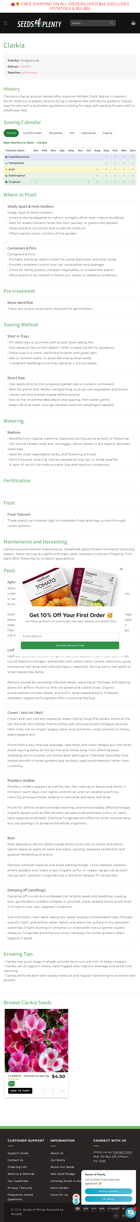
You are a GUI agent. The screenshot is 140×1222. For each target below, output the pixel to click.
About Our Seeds (62, 1167)
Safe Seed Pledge (62, 1174)
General (11, 133)
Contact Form (122, 1152)
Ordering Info (17, 1167)
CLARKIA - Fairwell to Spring (28, 1076)
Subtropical (88, 133)
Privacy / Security (20, 1188)
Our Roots (57, 1160)
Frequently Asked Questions (20, 1197)
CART (133, 23)
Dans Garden (59, 1188)
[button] (5, 23)
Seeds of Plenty (34, 1209)
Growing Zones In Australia (69, 1181)
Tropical (107, 133)
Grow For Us (59, 1194)
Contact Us (15, 1160)
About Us (57, 1153)
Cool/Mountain (32, 133)
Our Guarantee (18, 1181)
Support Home (18, 1153)
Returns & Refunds (21, 1174)
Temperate (56, 133)
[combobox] (93, 23)
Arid (71, 133)
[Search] (112, 23)
